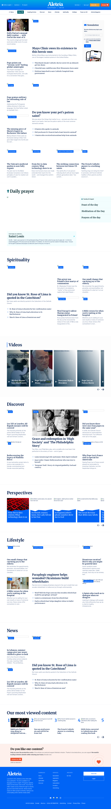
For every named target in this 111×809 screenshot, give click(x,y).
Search (25, 5)
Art (9, 443)
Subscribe (94, 5)
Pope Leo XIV (83, 12)
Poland (61, 267)
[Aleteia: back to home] (55, 4)
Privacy (83, 803)
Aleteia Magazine (95, 12)
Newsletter (56, 776)
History (36, 21)
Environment (12, 51)
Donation (55, 785)
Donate (104, 5)
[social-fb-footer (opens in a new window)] (54, 798)
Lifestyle (57, 12)
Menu (12, 12)
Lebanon (11, 638)
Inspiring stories (38, 547)
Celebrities (12, 21)
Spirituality (66, 12)
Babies (85, 151)
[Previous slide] (98, 389)
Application (56, 778)
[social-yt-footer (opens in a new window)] (50, 798)
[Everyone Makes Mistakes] (65, 368)
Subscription (56, 783)
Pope (85, 412)
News (49, 12)
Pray (19, 12)
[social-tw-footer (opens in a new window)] (57, 798)
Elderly (86, 267)
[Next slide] (102, 389)
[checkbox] (84, 39)
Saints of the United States (65, 151)
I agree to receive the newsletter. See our (93, 40)
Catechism (11, 267)
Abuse (10, 412)
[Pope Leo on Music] (41, 368)
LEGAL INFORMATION (52, 803)
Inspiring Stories (31, 12)
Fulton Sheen (12, 117)
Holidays (74, 12)
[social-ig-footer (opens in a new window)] (60, 798)
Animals (36, 85)
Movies (36, 412)
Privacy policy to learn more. (93, 41)
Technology (36, 151)
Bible (85, 299)
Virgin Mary (62, 299)
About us (43, 803)
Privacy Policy (76, 803)
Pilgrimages (87, 443)
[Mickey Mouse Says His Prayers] (18, 368)
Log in (87, 5)
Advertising (56, 788)
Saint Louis (61, 7)
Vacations (86, 547)
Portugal (11, 85)
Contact (69, 803)
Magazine (55, 780)
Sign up (88, 46)
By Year (69, 776)
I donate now (15, 759)
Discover (42, 12)
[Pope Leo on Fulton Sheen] (88, 368)
